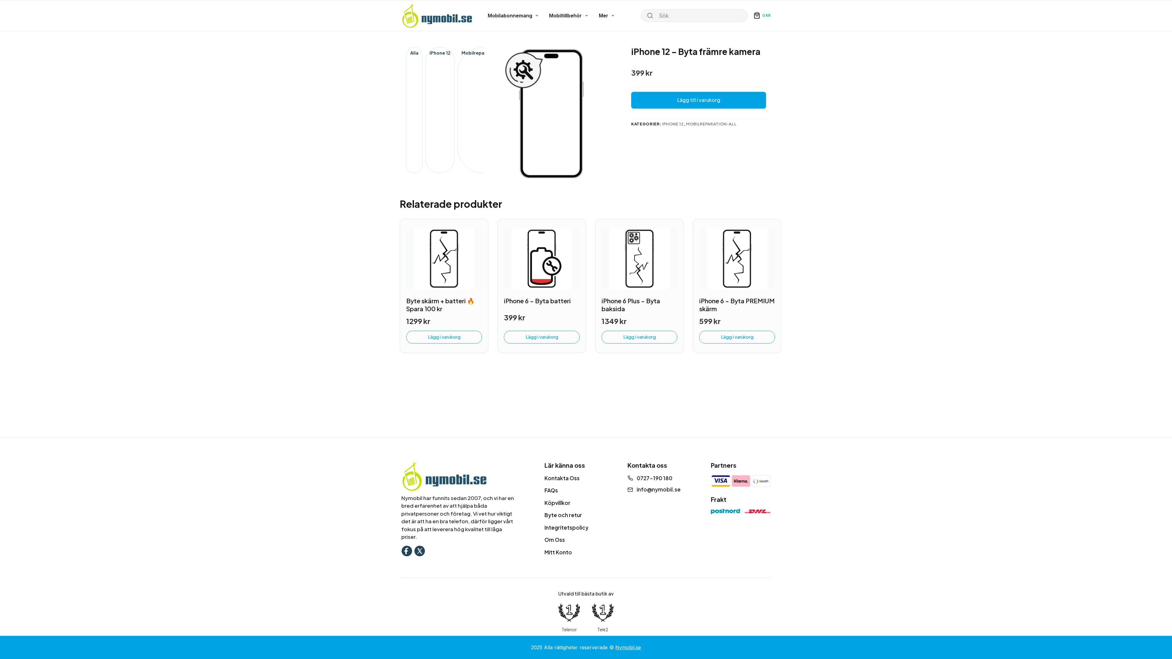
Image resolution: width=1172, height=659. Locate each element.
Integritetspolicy (566, 527)
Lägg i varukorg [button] (444, 337)
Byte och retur (563, 515)
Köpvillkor (557, 502)
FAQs (551, 490)
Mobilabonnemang (510, 16)
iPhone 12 (439, 53)
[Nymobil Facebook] (406, 550)
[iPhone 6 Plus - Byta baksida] (639, 258)
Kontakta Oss (562, 478)
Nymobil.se (628, 647)
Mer (603, 16)
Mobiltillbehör (565, 16)
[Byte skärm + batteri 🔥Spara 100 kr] (444, 258)
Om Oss (554, 539)
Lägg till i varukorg (698, 100)
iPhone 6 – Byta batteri (537, 300)
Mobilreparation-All (483, 53)
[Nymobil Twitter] (419, 550)
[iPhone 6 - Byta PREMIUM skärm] (737, 258)
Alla (414, 53)
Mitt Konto (558, 552)
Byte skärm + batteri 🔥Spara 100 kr (440, 304)
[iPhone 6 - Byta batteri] (542, 258)
